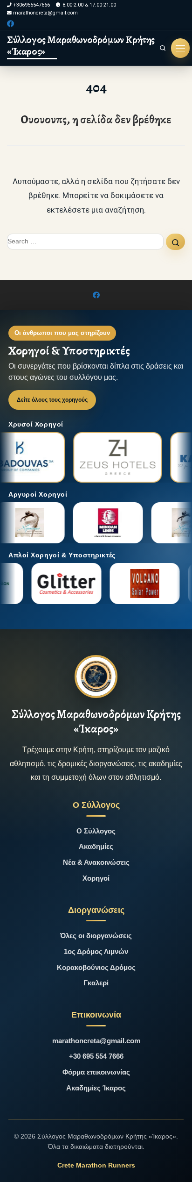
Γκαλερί (96, 983)
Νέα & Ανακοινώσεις (96, 862)
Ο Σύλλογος (96, 831)
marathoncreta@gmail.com (96, 1041)
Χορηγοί (96, 878)
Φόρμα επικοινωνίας (96, 1072)
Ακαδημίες (96, 846)
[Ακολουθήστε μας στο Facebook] (10, 24)
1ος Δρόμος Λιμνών (96, 951)
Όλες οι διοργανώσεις (96, 936)
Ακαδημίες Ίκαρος (96, 1088)
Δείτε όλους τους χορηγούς (52, 400)
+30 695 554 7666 (96, 1056)
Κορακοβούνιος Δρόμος (96, 967)
